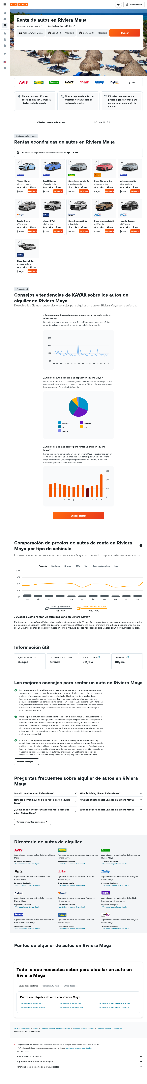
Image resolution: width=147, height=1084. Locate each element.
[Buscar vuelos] (5, 13)
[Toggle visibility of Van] (83, 427)
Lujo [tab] (116, 566)
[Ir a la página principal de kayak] (19, 4)
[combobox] (30, 25)
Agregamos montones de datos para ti (36, 1061)
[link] (78, 515)
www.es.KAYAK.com (22, 1028)
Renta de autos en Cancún (32, 1003)
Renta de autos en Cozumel (33, 1007)
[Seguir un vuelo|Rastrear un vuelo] (5, 39)
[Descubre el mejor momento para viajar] (5, 45)
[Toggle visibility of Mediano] (63, 423)
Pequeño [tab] (42, 566)
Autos (35, 1028)
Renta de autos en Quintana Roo (109, 1028)
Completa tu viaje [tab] (50, 985)
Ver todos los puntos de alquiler (27, 864)
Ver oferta (32, 191)
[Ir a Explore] (5, 33)
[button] (5, 4)
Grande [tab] (67, 566)
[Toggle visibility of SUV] (62, 427)
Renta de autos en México (83, 1028)
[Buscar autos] (5, 25)
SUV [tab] (78, 566)
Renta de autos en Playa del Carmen (114, 1003)
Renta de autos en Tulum (70, 1003)
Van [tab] (86, 566)
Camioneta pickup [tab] (101, 566)
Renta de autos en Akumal (71, 1007)
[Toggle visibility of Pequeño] (85, 423)
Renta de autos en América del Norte (55, 1028)
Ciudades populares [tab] (28, 985)
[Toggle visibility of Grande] (63, 431)
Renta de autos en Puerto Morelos (113, 1007)
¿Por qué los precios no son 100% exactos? (38, 1066)
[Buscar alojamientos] (5, 19)
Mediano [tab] (55, 566)
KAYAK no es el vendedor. (29, 1056)
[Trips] (5, 54)
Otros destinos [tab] (71, 985)
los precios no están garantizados (79, 1048)
